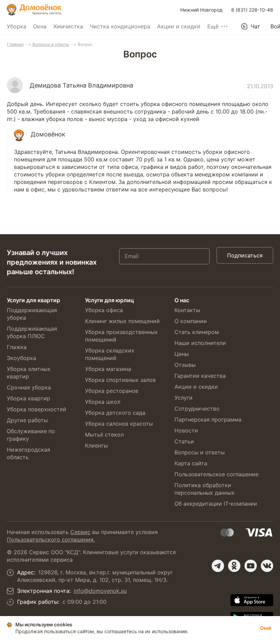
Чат (255, 26)
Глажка (17, 347)
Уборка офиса (104, 310)
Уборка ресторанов (111, 390)
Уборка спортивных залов (120, 379)
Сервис (80, 532)
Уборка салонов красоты (119, 423)
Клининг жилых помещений (122, 321)
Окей (265, 628)
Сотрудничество (197, 408)
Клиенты (96, 445)
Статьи (184, 441)
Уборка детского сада (115, 412)
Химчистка (68, 26)
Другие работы (27, 420)
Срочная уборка (29, 387)
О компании (190, 321)
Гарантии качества (200, 375)
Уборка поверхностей (36, 409)
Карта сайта (190, 463)
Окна (39, 26)
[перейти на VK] (267, 566)
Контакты (187, 310)
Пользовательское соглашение (216, 474)
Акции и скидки (178, 26)
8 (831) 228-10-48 (252, 10)
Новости (186, 430)
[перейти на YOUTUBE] (250, 566)
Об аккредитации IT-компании (215, 503)
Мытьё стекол (104, 434)
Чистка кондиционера (120, 26)
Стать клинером (196, 332)
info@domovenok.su (100, 590)
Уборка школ (102, 401)
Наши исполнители (200, 342)
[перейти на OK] (234, 566)
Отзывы (185, 364)
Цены (181, 353)
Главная (15, 44)
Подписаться (245, 255)
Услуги (183, 397)
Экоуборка (21, 358)
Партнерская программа (207, 419)
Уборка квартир (28, 398)
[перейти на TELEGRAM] (218, 566)
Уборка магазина (108, 368)
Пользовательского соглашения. (51, 539)
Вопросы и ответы (50, 44)
